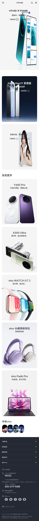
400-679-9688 (12, 486)
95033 (8, 475)
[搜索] (32, 3)
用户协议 (9, 516)
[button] (3, 3)
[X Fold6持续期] (19, 35)
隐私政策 (4, 516)
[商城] (36, 3)
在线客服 (7, 469)
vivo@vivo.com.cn (10, 492)
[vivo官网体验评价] (35, 517)
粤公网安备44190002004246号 (19, 518)
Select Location (10, 506)
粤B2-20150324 (22, 516)
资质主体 (15, 516)
